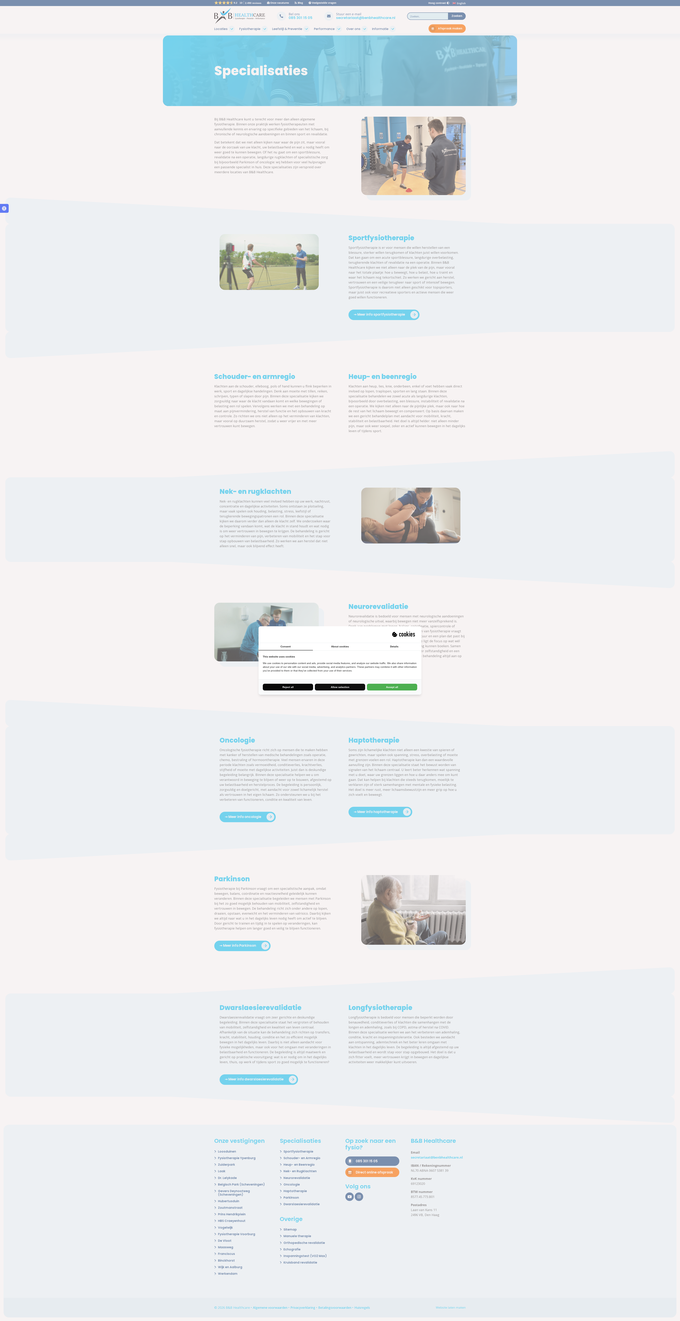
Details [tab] (394, 646)
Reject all (288, 687)
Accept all (392, 687)
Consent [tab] (285, 646)
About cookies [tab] (340, 646)
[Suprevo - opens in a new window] (404, 634)
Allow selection (340, 687)
